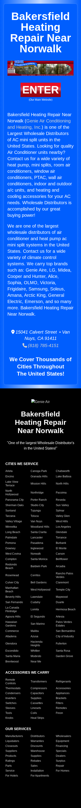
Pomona (10, 543)
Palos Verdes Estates (64, 623)
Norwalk (36, 553)
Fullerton (61, 643)
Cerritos (35, 575)
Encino (9, 476)
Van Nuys (36, 521)
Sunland (10, 510)
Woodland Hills (40, 526)
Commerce (12, 631)
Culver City (12, 582)
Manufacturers (14, 736)
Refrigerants (63, 681)
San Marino (38, 623)
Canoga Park (39, 471)
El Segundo (38, 616)
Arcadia (60, 566)
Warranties (37, 741)
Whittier (35, 650)
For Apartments (40, 775)
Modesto (36, 656)
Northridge (37, 492)
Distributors (38, 736)
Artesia (60, 616)
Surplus (60, 760)
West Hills (62, 521)
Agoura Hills (12, 616)
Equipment (62, 741)
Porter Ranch (39, 499)
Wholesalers (63, 736)
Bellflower (62, 559)
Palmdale (11, 537)
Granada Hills (39, 476)
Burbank (61, 543)
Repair (60, 765)
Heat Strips (37, 717)
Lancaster (37, 537)
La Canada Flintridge (12, 609)
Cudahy (35, 602)
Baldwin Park (39, 566)
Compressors (39, 688)
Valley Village (13, 521)
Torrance (61, 537)
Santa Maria (12, 656)
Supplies (36, 698)
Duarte (60, 602)
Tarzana (10, 516)
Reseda (60, 499)
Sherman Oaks (14, 505)
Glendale (61, 532)
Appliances (63, 693)
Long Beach (12, 532)
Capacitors (37, 693)
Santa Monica (39, 559)
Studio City (37, 505)
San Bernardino (65, 631)
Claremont (62, 582)
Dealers (60, 755)
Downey (10, 548)
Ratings (10, 760)
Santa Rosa (63, 650)
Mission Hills (38, 483)
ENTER (40, 90)
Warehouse (38, 751)
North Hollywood (11, 492)
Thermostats (12, 688)
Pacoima (61, 492)
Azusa (34, 636)
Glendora (11, 643)
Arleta (9, 471)
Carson (60, 553)
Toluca (35, 516)
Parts (8, 765)
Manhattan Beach (11, 589)
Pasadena (37, 543)
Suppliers (11, 751)
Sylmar (60, 510)
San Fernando (14, 602)
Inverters (10, 698)
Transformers (39, 681)
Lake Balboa (63, 476)
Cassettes (37, 703)
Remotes (61, 708)
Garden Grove (64, 656)
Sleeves (10, 708)
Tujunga (36, 510)
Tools (8, 713)
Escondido (11, 650)
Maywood (62, 596)
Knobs (9, 717)
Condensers (12, 693)
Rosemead (12, 575)
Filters (59, 703)
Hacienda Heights (37, 643)
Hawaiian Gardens (11, 623)
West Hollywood (40, 589)
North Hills (62, 483)
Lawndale (37, 596)
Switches (10, 703)
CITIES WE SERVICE (21, 464)
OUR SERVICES (18, 729)
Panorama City (14, 499)
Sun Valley (62, 505)
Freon (59, 713)
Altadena (10, 636)
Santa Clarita (39, 532)
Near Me (36, 661)
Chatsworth (63, 471)
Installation (37, 770)
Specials (61, 751)
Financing (62, 746)
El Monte (61, 548)
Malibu (35, 631)
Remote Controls (10, 681)
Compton (11, 559)
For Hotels (11, 775)
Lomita (35, 609)
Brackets (61, 698)
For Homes (62, 770)
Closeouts (11, 746)
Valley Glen (63, 516)
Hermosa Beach (66, 609)
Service (10, 770)
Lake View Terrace (11, 483)
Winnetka (11, 526)
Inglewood (37, 548)
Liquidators (12, 741)
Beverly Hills (13, 596)
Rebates (36, 760)
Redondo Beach (11, 566)
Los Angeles (63, 526)
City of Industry (65, 636)
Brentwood (12, 661)
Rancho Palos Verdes (64, 575)
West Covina (13, 553)
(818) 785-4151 (43, 345)
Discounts (37, 746)
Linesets (36, 708)
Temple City (63, 589)
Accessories (63, 688)
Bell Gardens (39, 582)
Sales (34, 765)
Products (10, 755)
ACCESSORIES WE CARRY (27, 672)
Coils (34, 713)
